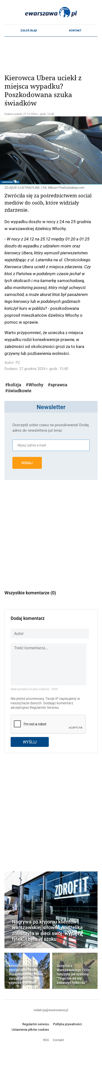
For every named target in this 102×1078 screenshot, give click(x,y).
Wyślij (30, 741)
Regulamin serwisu (35, 1024)
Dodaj (27, 463)
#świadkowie (18, 391)
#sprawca (57, 385)
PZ (18, 362)
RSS (46, 1040)
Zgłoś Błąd (29, 30)
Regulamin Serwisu (44, 707)
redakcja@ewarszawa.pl (51, 1010)
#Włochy (34, 385)
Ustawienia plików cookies (30, 1029)
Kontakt (75, 30)
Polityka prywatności (67, 1024)
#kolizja (13, 385)
